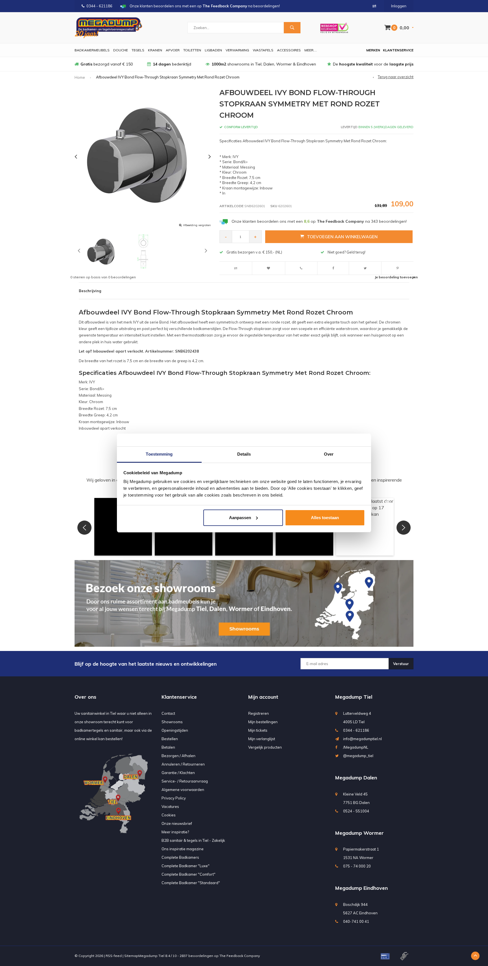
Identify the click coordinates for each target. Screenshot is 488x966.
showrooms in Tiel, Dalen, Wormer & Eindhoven (264, 64)
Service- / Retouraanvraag (185, 781)
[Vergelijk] (374, 6)
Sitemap (131, 956)
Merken (373, 50)
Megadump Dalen (356, 777)
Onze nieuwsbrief (177, 823)
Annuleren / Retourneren (183, 764)
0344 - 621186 (99, 6)
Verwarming (237, 50)
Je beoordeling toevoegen (396, 277)
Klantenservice (398, 50)
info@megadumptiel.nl (362, 738)
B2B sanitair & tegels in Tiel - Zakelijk (193, 840)
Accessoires (289, 50)
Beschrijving (90, 291)
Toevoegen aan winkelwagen (342, 236)
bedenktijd (172, 64)
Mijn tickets (257, 730)
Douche (120, 50)
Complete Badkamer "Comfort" (188, 874)
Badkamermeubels (92, 50)
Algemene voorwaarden (183, 789)
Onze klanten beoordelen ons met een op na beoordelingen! (319, 221)
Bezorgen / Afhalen (178, 755)
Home (80, 77)
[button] (84, 528)
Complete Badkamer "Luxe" (186, 866)
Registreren (258, 713)
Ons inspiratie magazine (183, 849)
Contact (168, 713)
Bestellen (170, 738)
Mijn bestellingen (263, 722)
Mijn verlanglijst (261, 738)
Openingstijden (175, 730)
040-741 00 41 (356, 921)
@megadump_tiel (358, 755)
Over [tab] (329, 454)
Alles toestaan (325, 517)
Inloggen (398, 6)
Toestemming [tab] (159, 454)
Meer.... (310, 50)
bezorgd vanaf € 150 (106, 64)
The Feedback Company (239, 956)
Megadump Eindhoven (361, 888)
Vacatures (170, 806)
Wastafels (263, 50)
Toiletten (192, 50)
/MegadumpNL (355, 747)
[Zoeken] (292, 27)
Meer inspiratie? (175, 832)
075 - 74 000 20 (357, 866)
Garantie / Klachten (178, 772)
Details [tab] (244, 454)
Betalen (168, 747)
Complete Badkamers (180, 857)
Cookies (169, 815)
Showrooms (172, 722)
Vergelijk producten (265, 747)
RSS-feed (114, 956)
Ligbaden (213, 50)
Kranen (155, 50)
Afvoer (173, 50)
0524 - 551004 (356, 811)
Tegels (138, 50)
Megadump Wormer (359, 833)
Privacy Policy (174, 798)
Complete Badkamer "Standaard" (191, 882)
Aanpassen (240, 517)
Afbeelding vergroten (197, 225)
